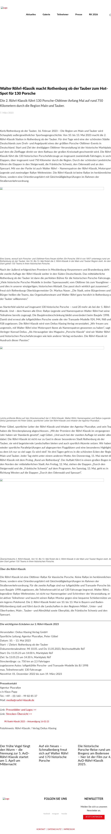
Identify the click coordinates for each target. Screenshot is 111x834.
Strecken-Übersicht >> (19, 714)
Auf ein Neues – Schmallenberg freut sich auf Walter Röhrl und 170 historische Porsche (53, 753)
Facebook (47, 814)
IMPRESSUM (69, 829)
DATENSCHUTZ (54, 829)
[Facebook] (46, 808)
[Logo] (17, 805)
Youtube (64, 814)
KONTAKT (41, 829)
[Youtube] (64, 808)
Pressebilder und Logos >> (21, 710)
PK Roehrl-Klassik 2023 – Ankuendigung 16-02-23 (26, 721)
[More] (84, 121)
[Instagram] (55, 808)
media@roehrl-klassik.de (20, 700)
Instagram (55, 814)
